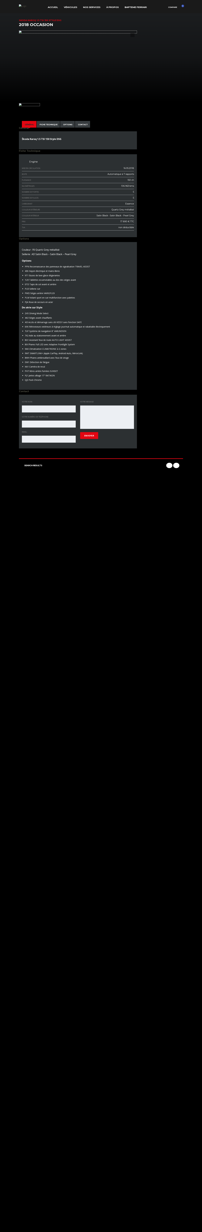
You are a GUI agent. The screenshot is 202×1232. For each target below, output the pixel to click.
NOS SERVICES (91, 7)
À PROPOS (112, 7)
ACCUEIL (53, 7)
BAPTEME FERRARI (136, 7)
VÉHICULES (70, 7)
